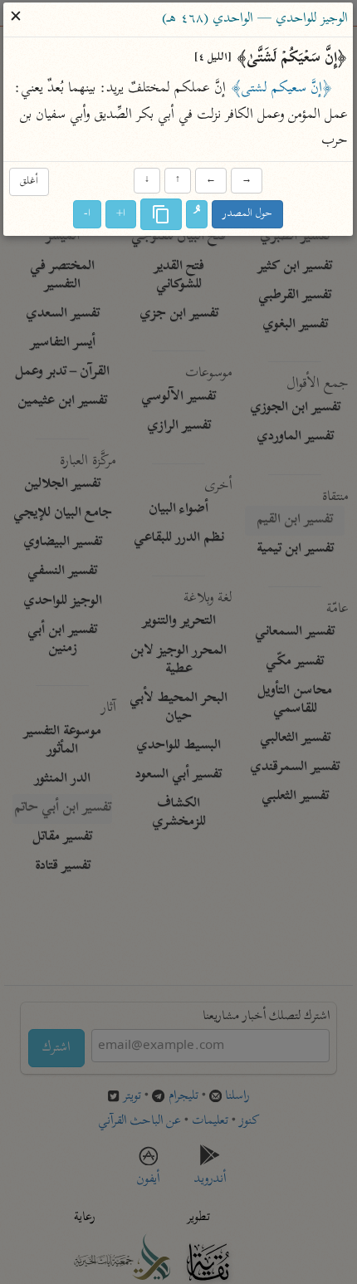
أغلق (29, 181)
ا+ (121, 214)
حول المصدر (248, 214)
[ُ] (197, 215)
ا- (88, 214)
